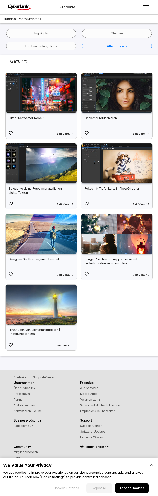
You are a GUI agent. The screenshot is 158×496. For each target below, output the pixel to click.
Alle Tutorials (117, 46)
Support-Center (91, 425)
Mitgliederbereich (26, 452)
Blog (17, 457)
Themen (117, 33)
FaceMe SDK (24, 425)
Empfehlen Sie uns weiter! (97, 411)
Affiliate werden (24, 405)
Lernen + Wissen (91, 437)
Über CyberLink (24, 388)
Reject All (99, 488)
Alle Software (89, 388)
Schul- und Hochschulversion (100, 405)
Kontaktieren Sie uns (28, 411)
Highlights (41, 33)
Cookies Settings (66, 488)
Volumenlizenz (90, 399)
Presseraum (22, 393)
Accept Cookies (132, 488)
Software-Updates (92, 431)
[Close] (151, 464)
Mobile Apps (88, 393)
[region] (79, 477)
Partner (19, 399)
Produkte (67, 7)
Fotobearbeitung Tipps (41, 46)
